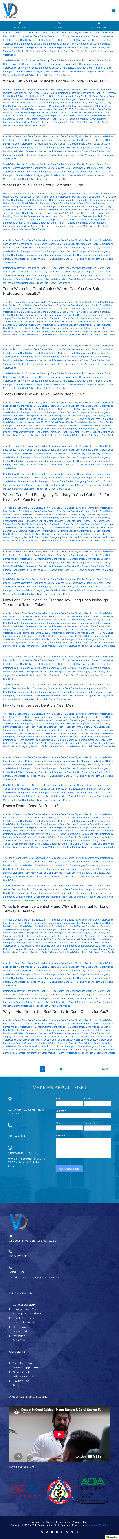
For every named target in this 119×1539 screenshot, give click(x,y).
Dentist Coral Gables (78, 115)
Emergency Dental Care (33, 43)
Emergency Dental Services (61, 43)
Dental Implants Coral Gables (18, 40)
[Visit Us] (10, 1099)
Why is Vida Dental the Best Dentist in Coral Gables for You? (55, 1011)
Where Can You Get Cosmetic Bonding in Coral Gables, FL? (54, 81)
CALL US (15, 1130)
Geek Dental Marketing (96, 1525)
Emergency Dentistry (65, 47)
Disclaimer (64, 1522)
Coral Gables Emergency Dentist (68, 60)
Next (106, 1069)
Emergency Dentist (87, 43)
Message (61, 1135)
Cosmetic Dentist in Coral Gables (29, 64)
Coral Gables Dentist (44, 36)
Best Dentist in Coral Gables (17, 36)
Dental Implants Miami (91, 64)
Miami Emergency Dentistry (91, 71)
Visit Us (15, 1104)
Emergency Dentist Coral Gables (56, 67)
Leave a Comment (12, 89)
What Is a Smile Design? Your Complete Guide (43, 185)
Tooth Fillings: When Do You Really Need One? (43, 394)
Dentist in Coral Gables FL (25, 99)
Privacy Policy (79, 1522)
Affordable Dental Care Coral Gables (22, 32)
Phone (60, 1123)
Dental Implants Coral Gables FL (52, 40)
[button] (113, 10)
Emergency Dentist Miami (39, 47)
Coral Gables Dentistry (68, 36)
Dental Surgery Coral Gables (84, 40)
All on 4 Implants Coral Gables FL (59, 32)
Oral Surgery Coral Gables (90, 47)
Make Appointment (69, 1168)
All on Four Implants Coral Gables (96, 32)
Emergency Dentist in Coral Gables (92, 67)
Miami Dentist (69, 71)
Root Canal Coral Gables (71, 51)
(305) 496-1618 (18, 1256)
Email (88, 1098)
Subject (61, 1110)
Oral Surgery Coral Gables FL (33, 106)
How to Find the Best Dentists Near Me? (38, 705)
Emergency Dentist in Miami (17, 71)
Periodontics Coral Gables (43, 51)
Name (60, 1098)
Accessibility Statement (44, 1522)
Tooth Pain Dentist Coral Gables (53, 75)
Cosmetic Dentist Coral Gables (97, 36)
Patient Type (92, 1123)
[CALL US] (10, 1125)
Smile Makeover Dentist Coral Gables (61, 334)
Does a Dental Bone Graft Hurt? (30, 806)
